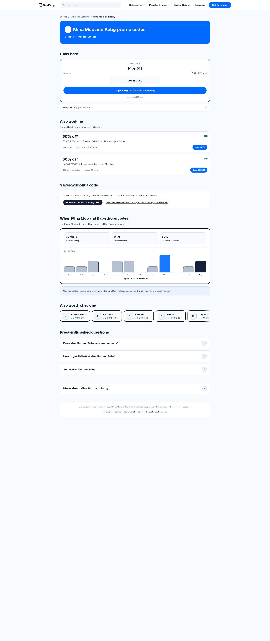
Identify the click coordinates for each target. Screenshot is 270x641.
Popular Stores (158, 5)
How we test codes (112, 412)
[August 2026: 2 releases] (200, 266)
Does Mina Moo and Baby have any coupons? (134, 343)
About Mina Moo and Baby (134, 369)
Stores (63, 16)
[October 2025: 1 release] (81, 269)
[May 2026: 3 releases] (165, 263)
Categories (135, 5)
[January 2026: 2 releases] (117, 266)
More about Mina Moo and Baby (134, 388)
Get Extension (220, 5)
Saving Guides (182, 5)
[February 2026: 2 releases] (129, 266)
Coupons (200, 5)
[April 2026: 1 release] (153, 269)
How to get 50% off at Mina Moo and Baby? (134, 356)
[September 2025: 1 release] (69, 269)
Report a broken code (156, 412)
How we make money (133, 412)
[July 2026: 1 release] (188, 269)
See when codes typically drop (82, 202)
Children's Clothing (80, 16)
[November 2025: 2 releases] (93, 266)
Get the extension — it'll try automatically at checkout (137, 202)
